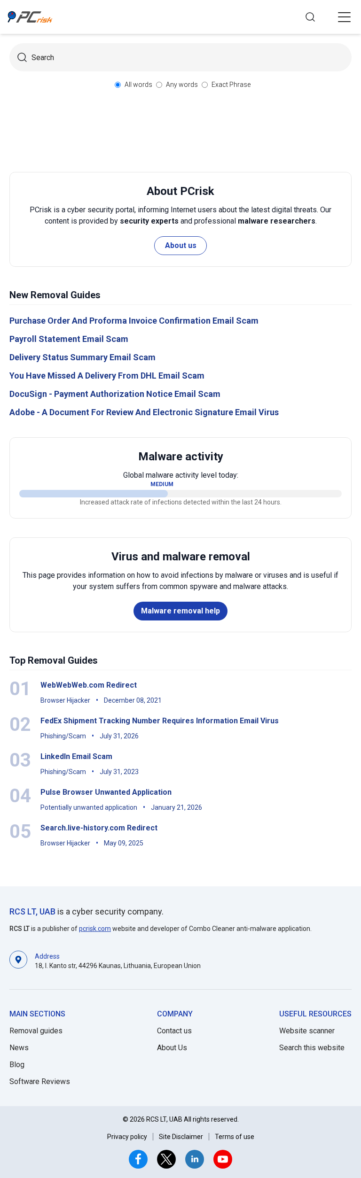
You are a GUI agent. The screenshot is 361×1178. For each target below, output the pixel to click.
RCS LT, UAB (32, 911)
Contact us (174, 1030)
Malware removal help (180, 610)
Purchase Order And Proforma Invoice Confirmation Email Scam (134, 321)
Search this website (312, 1047)
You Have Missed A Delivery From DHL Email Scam (106, 375)
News (19, 1047)
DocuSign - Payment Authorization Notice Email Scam (114, 394)
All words (138, 84)
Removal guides (36, 1030)
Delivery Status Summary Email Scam (82, 357)
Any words (182, 84)
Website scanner (307, 1030)
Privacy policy (127, 1136)
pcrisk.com (95, 928)
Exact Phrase (231, 84)
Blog (16, 1064)
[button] (344, 17)
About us (180, 245)
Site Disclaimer (181, 1136)
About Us (172, 1047)
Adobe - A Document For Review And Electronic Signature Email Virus (144, 412)
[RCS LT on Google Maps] (18, 960)
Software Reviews (39, 1081)
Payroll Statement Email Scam (68, 339)
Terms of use (234, 1136)
